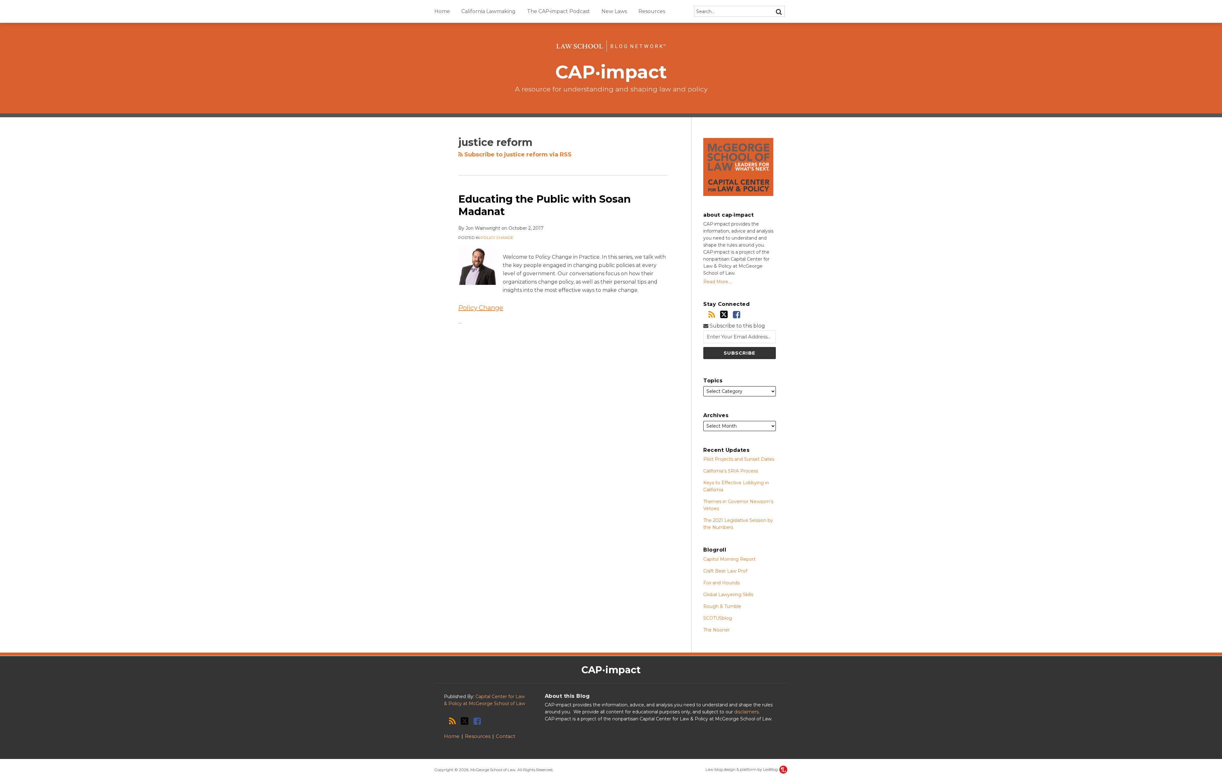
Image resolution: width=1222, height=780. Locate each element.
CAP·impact (611, 72)
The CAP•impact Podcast (558, 11)
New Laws (614, 11)
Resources (651, 11)
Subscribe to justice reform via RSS (517, 154)
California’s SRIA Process (730, 471)
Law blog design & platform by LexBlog (742, 769)
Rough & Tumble (722, 606)
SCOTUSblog (717, 618)
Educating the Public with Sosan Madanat (544, 205)
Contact (505, 736)
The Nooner (716, 630)
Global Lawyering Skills (728, 594)
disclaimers (746, 712)
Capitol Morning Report (729, 559)
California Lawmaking (488, 11)
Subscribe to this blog (736, 326)
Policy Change (497, 237)
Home (442, 11)
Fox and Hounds (721, 583)
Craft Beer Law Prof (725, 571)
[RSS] (711, 314)
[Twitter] (724, 314)
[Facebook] (736, 314)
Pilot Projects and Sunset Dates (738, 459)
